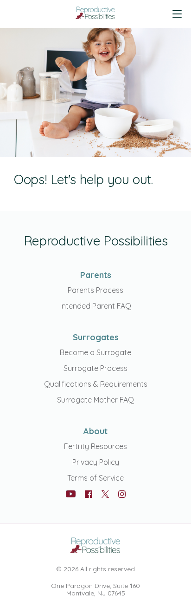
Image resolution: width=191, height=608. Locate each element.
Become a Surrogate (95, 352)
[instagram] (122, 494)
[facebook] (88, 494)
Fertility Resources (95, 446)
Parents (95, 275)
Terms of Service (95, 477)
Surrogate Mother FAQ (95, 399)
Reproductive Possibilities (95, 240)
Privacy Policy (95, 462)
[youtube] (71, 493)
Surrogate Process (95, 368)
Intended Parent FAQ (95, 306)
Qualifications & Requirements (95, 384)
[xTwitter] (105, 494)
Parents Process (95, 290)
